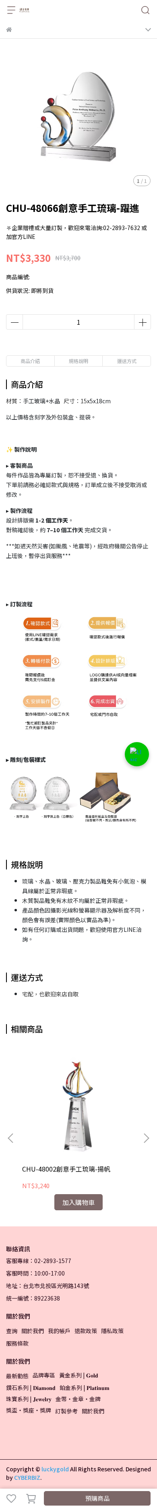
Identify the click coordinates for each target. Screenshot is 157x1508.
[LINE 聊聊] (137, 754)
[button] (146, 1138)
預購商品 (97, 1498)
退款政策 (85, 1331)
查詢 (11, 1331)
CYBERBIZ (27, 1477)
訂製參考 (66, 1411)
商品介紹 (30, 360)
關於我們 (32, 1331)
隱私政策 (112, 1331)
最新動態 (17, 1376)
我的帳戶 (59, 1331)
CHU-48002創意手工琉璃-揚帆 (66, 1169)
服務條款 (17, 1343)
